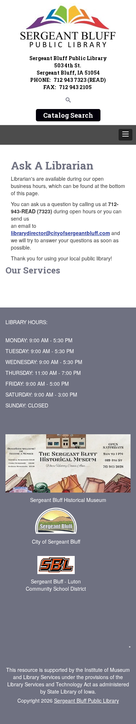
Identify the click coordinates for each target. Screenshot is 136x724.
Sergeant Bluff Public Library (86, 700)
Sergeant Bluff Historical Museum (68, 499)
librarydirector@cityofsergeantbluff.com (60, 233)
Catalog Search (68, 115)
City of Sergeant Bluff (56, 541)
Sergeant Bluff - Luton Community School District (56, 585)
